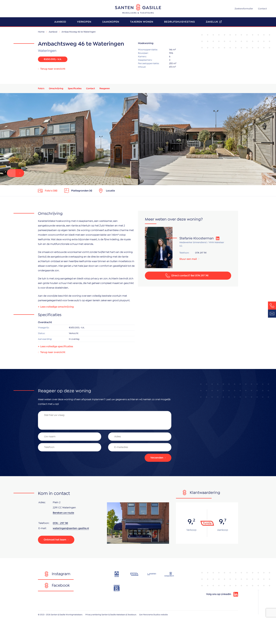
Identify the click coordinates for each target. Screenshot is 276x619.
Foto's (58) (51, 190)
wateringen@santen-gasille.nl (71, 528)
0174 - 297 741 (60, 523)
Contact (262, 8)
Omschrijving (56, 88)
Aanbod (60, 22)
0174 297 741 (201, 253)
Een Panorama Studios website (153, 615)
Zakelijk (212, 22)
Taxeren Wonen (141, 22)
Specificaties (75, 88)
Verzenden (156, 457)
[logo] (138, 9)
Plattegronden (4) (81, 190)
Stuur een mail (188, 259)
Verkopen (84, 22)
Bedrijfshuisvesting (179, 22)
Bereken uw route (63, 513)
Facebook (61, 585)
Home (41, 32)
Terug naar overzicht (52, 69)
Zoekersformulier (244, 8)
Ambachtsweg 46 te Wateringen (79, 32)
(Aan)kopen (110, 22)
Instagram (61, 574)
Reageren (104, 88)
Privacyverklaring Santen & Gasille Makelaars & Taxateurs (110, 615)
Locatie (110, 190)
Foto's (41, 88)
